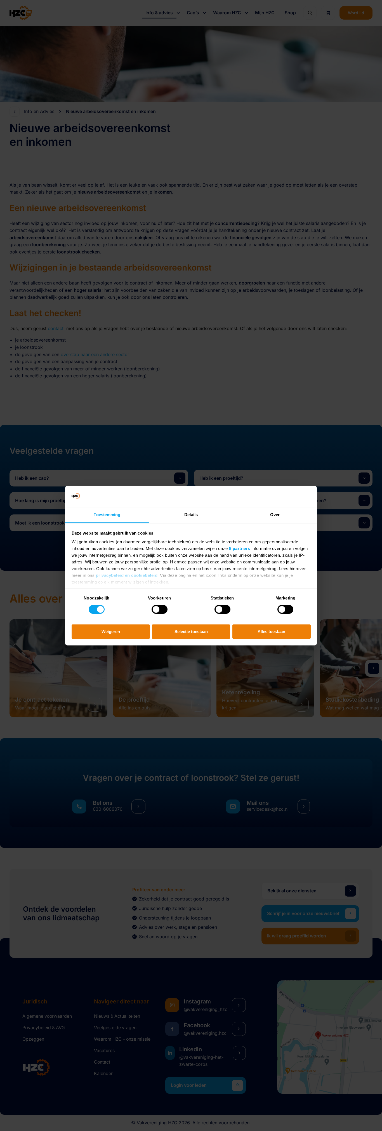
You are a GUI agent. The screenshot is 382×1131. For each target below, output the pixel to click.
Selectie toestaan (191, 631)
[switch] (160, 609)
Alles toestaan (271, 631)
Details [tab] (191, 514)
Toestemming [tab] (107, 514)
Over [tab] (275, 514)
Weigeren (111, 631)
